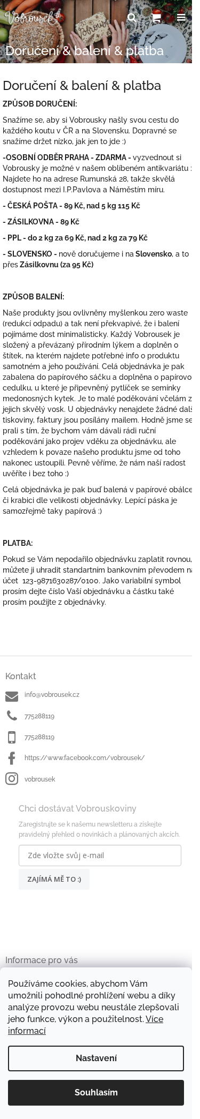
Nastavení (96, 1058)
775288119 (39, 716)
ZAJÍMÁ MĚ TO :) (54, 879)
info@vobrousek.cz (52, 695)
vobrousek (40, 779)
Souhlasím (96, 1092)
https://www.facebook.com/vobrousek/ (85, 758)
